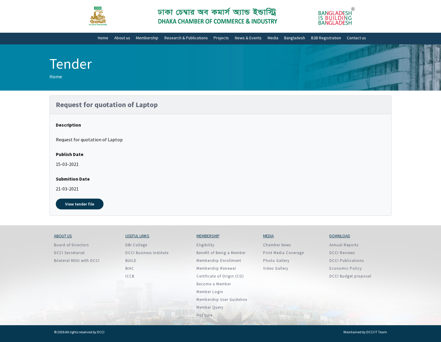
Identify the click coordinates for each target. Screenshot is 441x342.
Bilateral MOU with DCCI (77, 260)
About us (122, 37)
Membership (147, 37)
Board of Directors (71, 245)
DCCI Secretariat (69, 252)
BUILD (130, 260)
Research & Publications (186, 37)
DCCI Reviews (342, 252)
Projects (221, 37)
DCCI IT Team (376, 332)
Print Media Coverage (283, 252)
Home (103, 37)
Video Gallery (275, 268)
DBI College (136, 245)
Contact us (356, 37)
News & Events (248, 37)
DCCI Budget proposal (350, 276)
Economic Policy (345, 268)
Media (273, 37)
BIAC (129, 268)
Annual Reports (343, 245)
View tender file (79, 204)
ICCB (129, 276)
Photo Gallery (276, 260)
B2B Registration (326, 37)
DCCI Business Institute (147, 252)
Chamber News (277, 245)
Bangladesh (294, 37)
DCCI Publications (346, 260)
